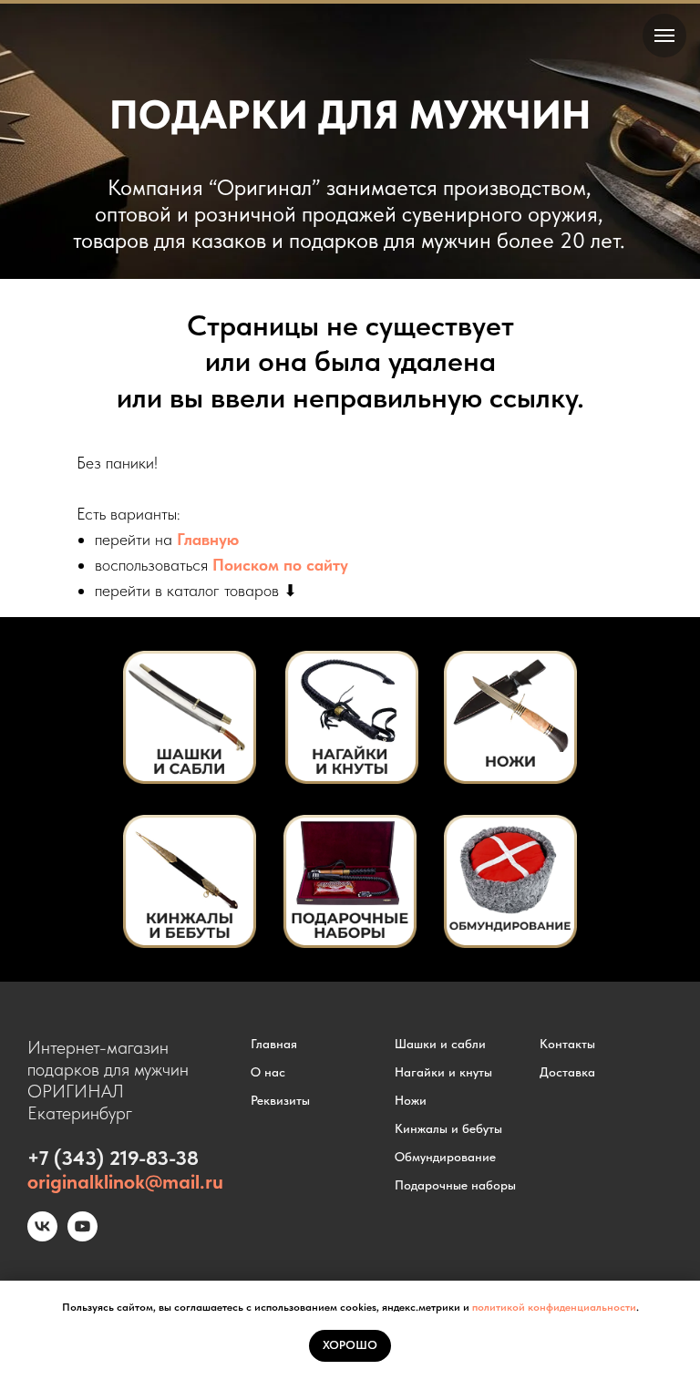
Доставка (567, 1072)
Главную (208, 539)
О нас (268, 1072)
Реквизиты (280, 1100)
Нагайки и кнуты (443, 1072)
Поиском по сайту (280, 564)
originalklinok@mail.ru (125, 1181)
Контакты (567, 1043)
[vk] (42, 1236)
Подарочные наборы (455, 1185)
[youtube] (82, 1236)
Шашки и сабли (440, 1043)
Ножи (411, 1100)
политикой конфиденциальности (554, 1307)
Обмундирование (445, 1156)
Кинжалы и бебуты (448, 1128)
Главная (274, 1043)
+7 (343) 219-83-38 (113, 1157)
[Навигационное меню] (664, 35)
